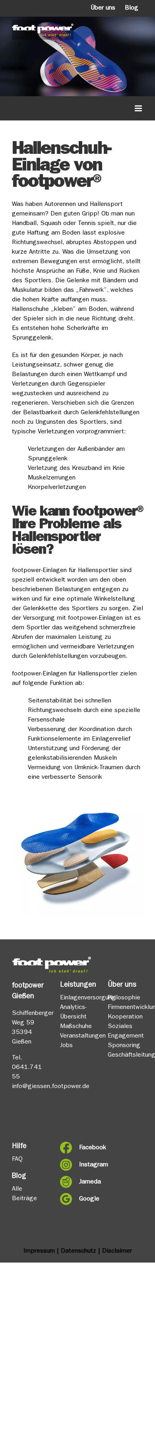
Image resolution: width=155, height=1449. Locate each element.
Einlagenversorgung (77, 998)
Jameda (87, 1182)
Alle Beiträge (24, 1194)
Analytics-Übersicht (73, 1012)
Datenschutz (78, 1251)
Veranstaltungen (77, 1036)
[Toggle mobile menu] (139, 108)
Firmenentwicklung (125, 1008)
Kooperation (125, 1017)
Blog (131, 8)
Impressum (39, 1251)
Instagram (87, 1165)
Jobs (66, 1046)
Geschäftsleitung (125, 1055)
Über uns (103, 8)
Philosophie (124, 998)
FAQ (17, 1159)
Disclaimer (117, 1251)
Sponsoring (124, 1046)
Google (87, 1199)
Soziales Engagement (125, 1032)
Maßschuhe (76, 1027)
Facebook (87, 1148)
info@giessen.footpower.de (50, 1087)
